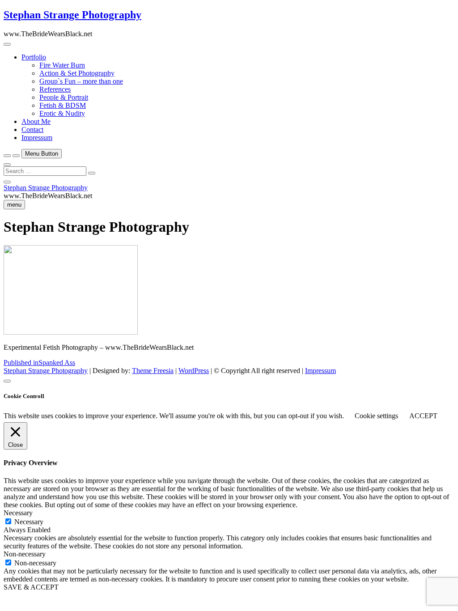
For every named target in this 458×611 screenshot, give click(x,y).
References (55, 89)
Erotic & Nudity (62, 113)
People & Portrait (63, 97)
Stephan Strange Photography (72, 15)
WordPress (193, 370)
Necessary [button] (18, 513)
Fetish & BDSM (62, 105)
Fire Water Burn (62, 65)
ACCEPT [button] (423, 416)
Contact (32, 129)
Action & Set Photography (76, 73)
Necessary (28, 522)
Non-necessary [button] (25, 554)
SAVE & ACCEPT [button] (31, 587)
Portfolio (33, 57)
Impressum (36, 137)
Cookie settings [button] (376, 416)
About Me (36, 121)
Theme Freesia (153, 370)
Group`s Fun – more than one (81, 81)
